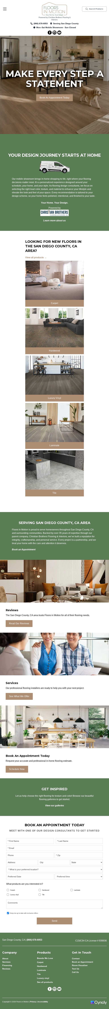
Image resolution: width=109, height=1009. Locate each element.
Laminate (77, 890)
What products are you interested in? (24, 884)
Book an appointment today (54, 97)
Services (6, 962)
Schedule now (17, 769)
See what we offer (19, 696)
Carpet (12, 890)
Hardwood (45, 890)
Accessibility (42, 1002)
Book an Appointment (82, 962)
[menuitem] (54, 958)
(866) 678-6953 (41, 23)
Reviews (6, 969)
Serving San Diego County (66, 23)
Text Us (75, 969)
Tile (43, 894)
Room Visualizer (80, 965)
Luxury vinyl (14, 894)
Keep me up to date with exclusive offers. (24, 913)
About (5, 958)
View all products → (36, 257)
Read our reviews (19, 623)
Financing (7, 965)
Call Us (75, 972)
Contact (76, 958)
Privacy (33, 1002)
